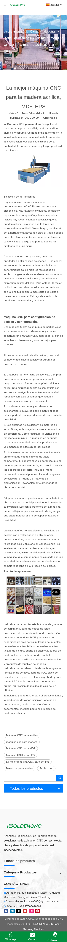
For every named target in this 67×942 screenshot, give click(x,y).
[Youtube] (25, 911)
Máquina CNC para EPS (20, 755)
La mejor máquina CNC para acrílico (27, 761)
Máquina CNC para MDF (20, 748)
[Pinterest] (37, 911)
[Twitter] (18, 911)
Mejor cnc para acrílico (19, 768)
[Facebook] (6, 911)
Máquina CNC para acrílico (22, 735)
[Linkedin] (12, 911)
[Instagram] (31, 911)
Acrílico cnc (46, 768)
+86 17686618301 (30, 906)
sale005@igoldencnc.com (44, 901)
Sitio (54, 117)
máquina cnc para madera (21, 741)
